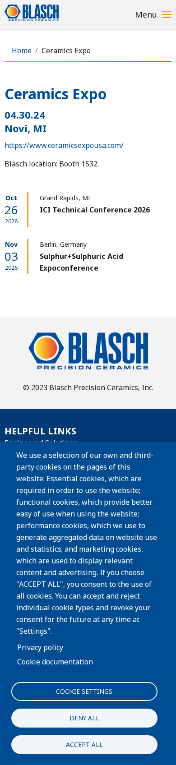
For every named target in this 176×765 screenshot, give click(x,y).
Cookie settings (84, 691)
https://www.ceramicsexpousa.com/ (64, 145)
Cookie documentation (55, 662)
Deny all (84, 718)
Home (22, 50)
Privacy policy (40, 647)
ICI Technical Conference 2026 (95, 210)
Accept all (84, 744)
